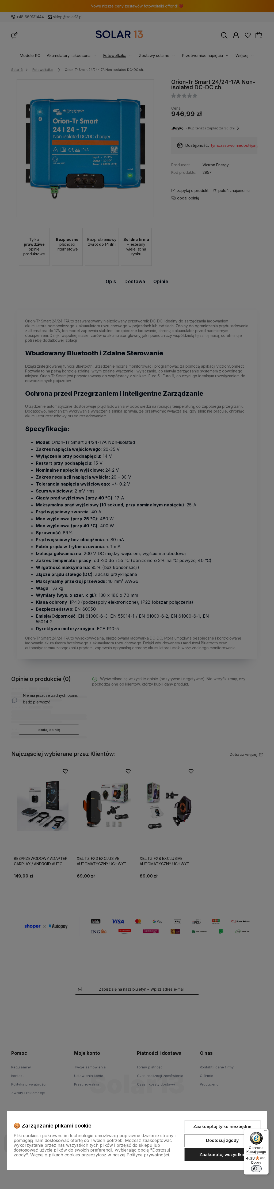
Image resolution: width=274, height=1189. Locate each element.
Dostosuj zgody (222, 1140)
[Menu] (265, 1132)
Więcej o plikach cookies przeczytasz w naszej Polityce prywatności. (100, 1154)
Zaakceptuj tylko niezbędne (222, 1126)
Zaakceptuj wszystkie (222, 1154)
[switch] (256, 1168)
